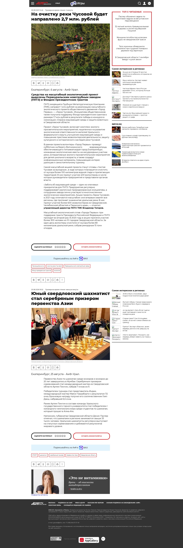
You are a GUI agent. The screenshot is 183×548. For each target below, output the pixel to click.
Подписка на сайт (65, 503)
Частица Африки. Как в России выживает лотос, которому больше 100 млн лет (136, 90)
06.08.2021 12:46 (37, 10)
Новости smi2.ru (39, 495)
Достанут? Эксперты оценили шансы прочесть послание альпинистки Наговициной (137, 99)
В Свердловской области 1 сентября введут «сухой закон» (132, 58)
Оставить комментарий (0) (91, 247)
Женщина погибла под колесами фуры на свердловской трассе (132, 38)
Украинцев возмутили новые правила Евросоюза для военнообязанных (133, 153)
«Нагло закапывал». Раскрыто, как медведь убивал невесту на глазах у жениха (137, 337)
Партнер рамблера (70, 539)
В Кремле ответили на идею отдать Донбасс (135, 161)
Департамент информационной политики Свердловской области (57, 362)
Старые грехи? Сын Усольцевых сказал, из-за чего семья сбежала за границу (137, 320)
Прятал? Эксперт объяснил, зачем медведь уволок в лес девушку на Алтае (136, 329)
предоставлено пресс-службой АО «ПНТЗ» (48, 77)
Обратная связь (54, 505)
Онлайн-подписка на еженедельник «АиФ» (123, 503)
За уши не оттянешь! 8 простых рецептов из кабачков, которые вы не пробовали (137, 74)
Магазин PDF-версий (96, 503)
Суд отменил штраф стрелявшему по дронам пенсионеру (136, 136)
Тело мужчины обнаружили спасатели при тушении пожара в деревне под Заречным (132, 48)
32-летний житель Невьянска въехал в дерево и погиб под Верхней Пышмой (132, 29)
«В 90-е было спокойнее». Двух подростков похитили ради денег (136, 295)
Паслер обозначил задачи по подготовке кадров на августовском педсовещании (132, 19)
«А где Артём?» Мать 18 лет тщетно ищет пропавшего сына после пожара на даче (136, 312)
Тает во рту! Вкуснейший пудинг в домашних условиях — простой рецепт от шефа (136, 115)
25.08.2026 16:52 (37, 289)
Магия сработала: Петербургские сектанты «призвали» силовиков (135, 128)
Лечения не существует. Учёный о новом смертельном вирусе (136, 106)
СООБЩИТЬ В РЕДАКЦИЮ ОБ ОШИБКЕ (77, 505)
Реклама (51, 503)
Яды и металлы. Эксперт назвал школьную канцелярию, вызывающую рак (135, 82)
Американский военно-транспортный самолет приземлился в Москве (136, 145)
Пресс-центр (80, 503)
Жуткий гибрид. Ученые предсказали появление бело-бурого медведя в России (137, 304)
